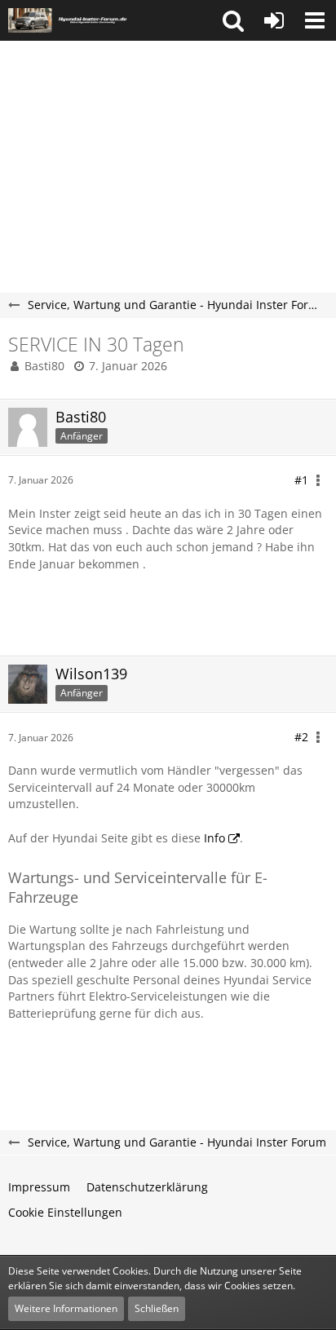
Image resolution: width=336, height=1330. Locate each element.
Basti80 (44, 365)
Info (214, 838)
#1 (301, 480)
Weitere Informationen (66, 1308)
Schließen (157, 1308)
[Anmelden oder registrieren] (274, 20)
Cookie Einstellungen (65, 1212)
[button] (233, 20)
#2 (301, 737)
